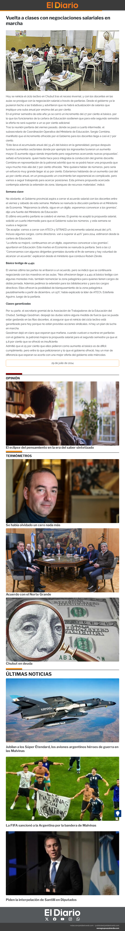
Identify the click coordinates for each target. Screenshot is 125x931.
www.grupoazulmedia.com (108, 928)
